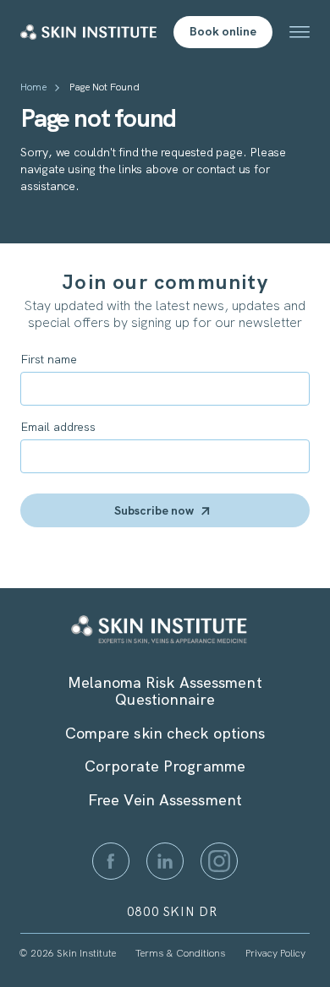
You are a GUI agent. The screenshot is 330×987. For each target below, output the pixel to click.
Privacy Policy (275, 953)
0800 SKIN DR (172, 911)
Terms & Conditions (180, 953)
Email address (58, 426)
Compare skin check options (165, 733)
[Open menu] (299, 32)
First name (48, 359)
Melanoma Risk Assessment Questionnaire (164, 691)
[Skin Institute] (88, 32)
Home (33, 87)
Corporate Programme (165, 766)
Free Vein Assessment (165, 800)
